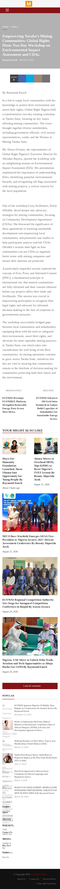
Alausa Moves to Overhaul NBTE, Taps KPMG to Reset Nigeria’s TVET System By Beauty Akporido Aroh (44, 469)
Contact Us (7, 832)
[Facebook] (22, 79)
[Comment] (38, 79)
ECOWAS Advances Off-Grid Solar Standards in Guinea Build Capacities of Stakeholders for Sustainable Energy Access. (47, 408)
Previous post (13, 391)
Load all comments (32, 686)
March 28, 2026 (21, 796)
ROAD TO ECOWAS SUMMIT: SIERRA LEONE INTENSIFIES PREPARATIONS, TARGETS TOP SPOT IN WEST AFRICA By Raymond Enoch (35, 790)
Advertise (6, 819)
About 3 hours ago (11, 488)
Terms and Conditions (46, 883)
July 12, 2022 (20, 764)
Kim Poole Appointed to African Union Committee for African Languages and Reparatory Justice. (31, 774)
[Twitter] (30, 79)
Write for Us (8, 825)
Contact (6, 852)
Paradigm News (39, 874)
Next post (48, 391)
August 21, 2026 (41, 484)
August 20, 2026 (10, 611)
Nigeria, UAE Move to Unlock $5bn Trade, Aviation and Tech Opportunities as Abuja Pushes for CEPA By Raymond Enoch (28, 663)
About (5, 812)
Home (5, 27)
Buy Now (6, 845)
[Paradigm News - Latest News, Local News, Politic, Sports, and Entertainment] (28, 4)
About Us (21, 879)
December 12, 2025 (23, 714)
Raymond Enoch (9, 60)
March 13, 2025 (21, 747)
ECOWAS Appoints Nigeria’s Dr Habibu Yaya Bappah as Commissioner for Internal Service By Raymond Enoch (35, 708)
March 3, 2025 (20, 780)
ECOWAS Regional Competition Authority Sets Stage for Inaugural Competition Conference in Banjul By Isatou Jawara (28, 603)
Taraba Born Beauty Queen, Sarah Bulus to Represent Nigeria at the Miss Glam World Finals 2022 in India (35, 758)
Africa (15, 27)
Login (5, 806)
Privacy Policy (49, 879)
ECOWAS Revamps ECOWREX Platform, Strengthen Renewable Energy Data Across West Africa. (14, 405)
